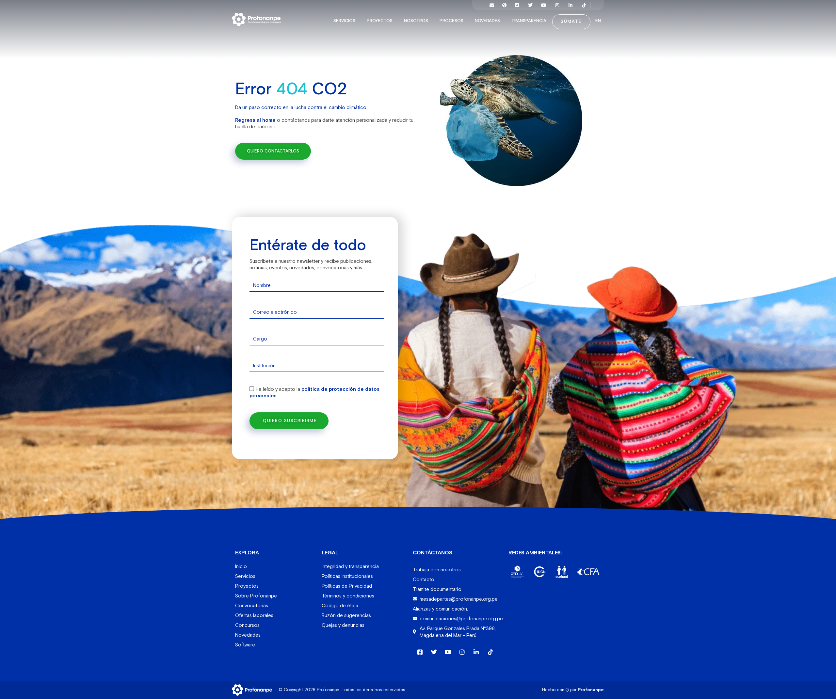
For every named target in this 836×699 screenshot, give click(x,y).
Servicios (344, 21)
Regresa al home (255, 120)
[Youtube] (543, 5)
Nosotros (416, 21)
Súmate (571, 21)
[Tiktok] (584, 5)
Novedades (487, 21)
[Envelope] (492, 5)
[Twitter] (530, 5)
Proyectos (380, 21)
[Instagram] (557, 5)
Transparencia (528, 21)
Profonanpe (591, 689)
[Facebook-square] (517, 5)
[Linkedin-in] (570, 5)
